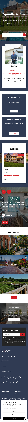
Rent (22, 28)
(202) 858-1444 (5, 360)
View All (5, 179)
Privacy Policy (10, 342)
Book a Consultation (14, 319)
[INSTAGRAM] (7, 377)
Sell (14, 28)
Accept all (14, 418)
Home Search (14, 111)
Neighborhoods (5, 391)
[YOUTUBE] (20, 377)
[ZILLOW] (3, 382)
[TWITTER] (12, 377)
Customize (14, 414)
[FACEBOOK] (3, 377)
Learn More (12, 85)
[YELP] (12, 382)
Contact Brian (18, 393)
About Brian (18, 391)
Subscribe (22, 334)
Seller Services (14, 133)
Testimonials (4, 393)
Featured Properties (19, 389)
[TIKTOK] (16, 382)
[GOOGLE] (7, 382)
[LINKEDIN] (16, 377)
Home (3, 389)
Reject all (14, 411)
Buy (6, 28)
